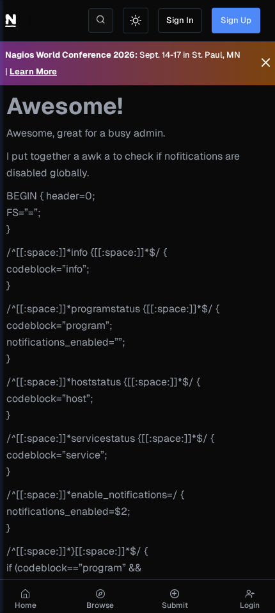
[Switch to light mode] (135, 20)
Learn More (33, 71)
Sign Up (236, 20)
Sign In (180, 20)
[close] (266, 63)
